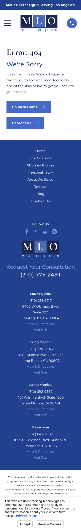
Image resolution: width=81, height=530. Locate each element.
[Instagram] (54, 231)
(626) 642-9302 (40, 434)
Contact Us (40, 201)
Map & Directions (40, 324)
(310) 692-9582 (40, 392)
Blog (40, 194)
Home (40, 151)
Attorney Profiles (40, 165)
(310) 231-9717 (40, 301)
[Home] (39, 23)
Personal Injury (40, 172)
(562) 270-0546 (40, 349)
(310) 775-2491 (40, 274)
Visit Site (40, 330)
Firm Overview (40, 158)
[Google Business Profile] (45, 231)
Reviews (40, 187)
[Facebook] (26, 231)
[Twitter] (36, 231)
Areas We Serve (40, 179)
